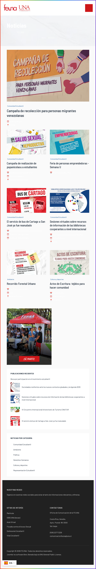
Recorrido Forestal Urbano (21, 283)
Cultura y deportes (57, 279)
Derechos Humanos (21, 460)
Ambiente (10, 279)
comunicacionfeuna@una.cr (61, 536)
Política (16, 455)
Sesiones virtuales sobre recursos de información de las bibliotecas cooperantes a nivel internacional (68, 225)
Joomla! (10, 554)
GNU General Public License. (50, 554)
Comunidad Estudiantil (15, 106)
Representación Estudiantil (24, 470)
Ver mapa (53, 526)
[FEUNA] (17, 8)
